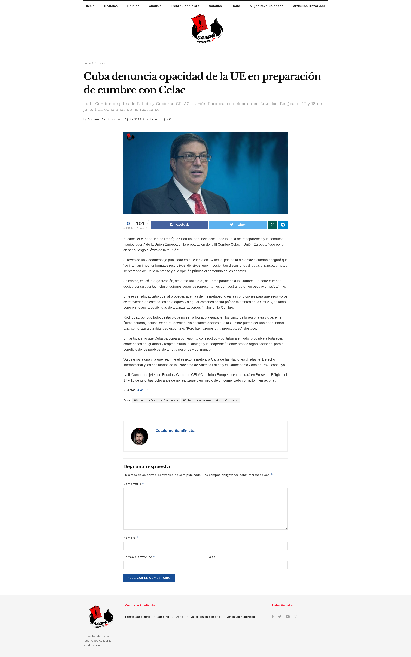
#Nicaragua (204, 400)
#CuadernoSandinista (163, 400)
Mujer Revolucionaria (266, 6)
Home (87, 63)
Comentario (133, 484)
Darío (236, 6)
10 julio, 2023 (132, 119)
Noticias (111, 6)
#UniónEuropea (226, 400)
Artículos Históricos (309, 6)
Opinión (133, 6)
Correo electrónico (139, 557)
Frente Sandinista (185, 6)
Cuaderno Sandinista (102, 119)
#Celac (139, 400)
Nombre (130, 537)
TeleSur (141, 390)
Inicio (90, 6)
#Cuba (187, 400)
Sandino (215, 6)
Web (212, 557)
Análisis (155, 6)
